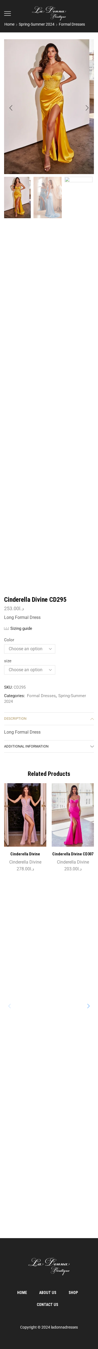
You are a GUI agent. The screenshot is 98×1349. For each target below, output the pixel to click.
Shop (73, 1292)
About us (47, 1292)
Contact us (47, 1304)
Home (9, 24)
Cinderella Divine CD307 (72, 854)
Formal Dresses (72, 24)
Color (9, 639)
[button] (11, 108)
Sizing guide (21, 628)
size (7, 660)
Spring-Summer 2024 (36, 24)
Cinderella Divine (25, 862)
